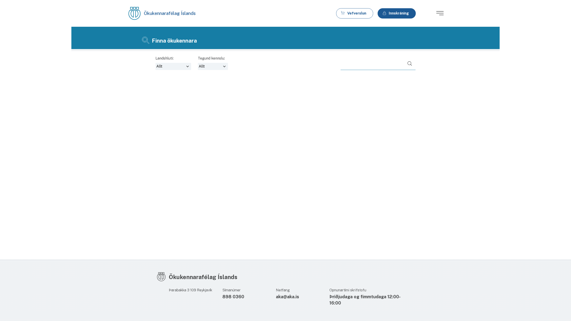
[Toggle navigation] (438, 14)
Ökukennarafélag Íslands (170, 13)
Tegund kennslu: (211, 58)
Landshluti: (164, 58)
